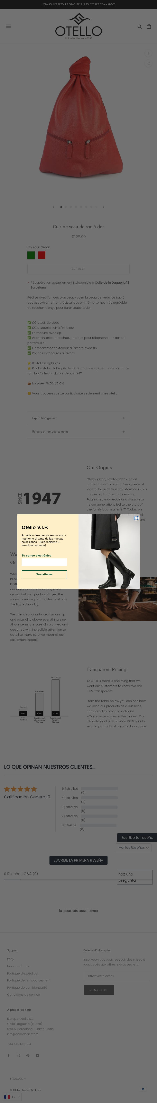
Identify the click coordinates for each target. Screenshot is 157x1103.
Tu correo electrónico (37, 555)
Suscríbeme (44, 574)
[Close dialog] (136, 518)
